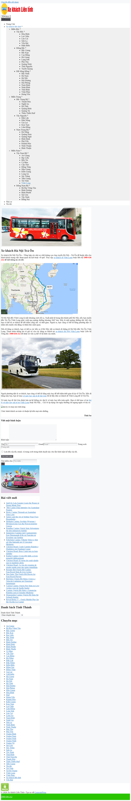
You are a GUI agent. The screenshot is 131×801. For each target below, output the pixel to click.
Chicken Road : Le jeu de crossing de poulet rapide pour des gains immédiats (21, 566)
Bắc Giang (25, 50)
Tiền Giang (26, 178)
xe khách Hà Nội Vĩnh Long (68, 331)
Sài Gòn (24, 195)
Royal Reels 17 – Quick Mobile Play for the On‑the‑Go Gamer (22, 600)
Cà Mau (24, 162)
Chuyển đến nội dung (10, 2)
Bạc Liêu (25, 158)
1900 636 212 (6, 797)
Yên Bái (24, 43)
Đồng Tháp (26, 167)
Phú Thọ (25, 62)
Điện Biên (25, 45)
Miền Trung (16, 97)
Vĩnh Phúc (25, 92)
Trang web (82, 444)
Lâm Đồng (25, 127)
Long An (25, 174)
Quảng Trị (25, 111)
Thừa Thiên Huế (28, 113)
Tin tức (9, 204)
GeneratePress (40, 792)
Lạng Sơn (25, 59)
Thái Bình (25, 90)
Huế (8, 695)
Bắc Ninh (25, 73)
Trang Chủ (10, 24)
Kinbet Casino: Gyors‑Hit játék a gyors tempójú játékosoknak (22, 557)
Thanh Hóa (26, 102)
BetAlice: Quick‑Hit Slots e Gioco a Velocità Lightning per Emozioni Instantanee (20, 581)
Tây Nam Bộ (21, 153)
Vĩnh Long (25, 183)
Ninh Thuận (26, 146)
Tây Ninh (25, 197)
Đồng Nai (25, 199)
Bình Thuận (26, 148)
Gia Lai (24, 123)
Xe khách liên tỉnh (13, 27)
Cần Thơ (25, 165)
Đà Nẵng (25, 132)
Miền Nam (15, 151)
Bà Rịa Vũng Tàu (28, 188)
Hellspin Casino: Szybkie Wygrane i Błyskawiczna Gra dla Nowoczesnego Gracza (21, 523)
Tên (2, 444)
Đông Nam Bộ (22, 186)
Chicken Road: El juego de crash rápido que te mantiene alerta (22, 561)
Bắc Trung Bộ (22, 99)
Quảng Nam (26, 134)
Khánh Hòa (26, 143)
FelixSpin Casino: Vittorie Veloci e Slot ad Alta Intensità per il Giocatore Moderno (22, 542)
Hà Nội (24, 78)
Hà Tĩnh (24, 106)
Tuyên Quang (27, 69)
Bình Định (25, 139)
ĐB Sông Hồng (22, 71)
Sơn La (24, 41)
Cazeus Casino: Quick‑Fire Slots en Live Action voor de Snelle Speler (22, 587)
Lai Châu (25, 36)
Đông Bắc (20, 48)
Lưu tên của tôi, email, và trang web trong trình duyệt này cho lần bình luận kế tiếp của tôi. (40, 452)
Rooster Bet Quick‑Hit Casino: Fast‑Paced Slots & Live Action (19, 571)
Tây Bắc (19, 32)
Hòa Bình (25, 34)
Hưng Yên (25, 94)
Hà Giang (25, 57)
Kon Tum (25, 125)
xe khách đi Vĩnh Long (63, 257)
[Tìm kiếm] (3, 463)
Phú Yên (25, 141)
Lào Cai (24, 39)
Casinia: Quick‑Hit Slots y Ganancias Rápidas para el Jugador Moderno (21, 591)
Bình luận (5, 440)
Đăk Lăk (25, 118)
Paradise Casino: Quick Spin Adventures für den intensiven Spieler (22, 529)
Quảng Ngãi (26, 137)
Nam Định (25, 85)
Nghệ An (25, 104)
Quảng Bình (26, 108)
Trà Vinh (25, 181)
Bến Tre (24, 160)
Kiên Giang (26, 172)
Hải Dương (26, 80)
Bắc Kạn (25, 53)
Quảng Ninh (26, 64)
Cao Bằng (25, 55)
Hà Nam (24, 76)
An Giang (25, 155)
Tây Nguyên (21, 116)
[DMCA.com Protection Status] (5, 790)
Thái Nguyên (26, 66)
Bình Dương (26, 190)
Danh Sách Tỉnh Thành (10, 613)
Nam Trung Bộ (22, 130)
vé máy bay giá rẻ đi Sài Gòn (34, 396)
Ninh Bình (25, 87)
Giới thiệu (10, 674)
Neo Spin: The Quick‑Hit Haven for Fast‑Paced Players (20, 575)
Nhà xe (9, 202)
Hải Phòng (25, 83)
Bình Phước (26, 192)
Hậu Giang (25, 169)
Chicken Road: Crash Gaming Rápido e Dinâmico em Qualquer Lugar (22, 548)
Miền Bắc (15, 29)
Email (41, 444)
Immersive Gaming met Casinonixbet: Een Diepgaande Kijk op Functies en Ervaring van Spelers (21, 535)
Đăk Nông (25, 120)
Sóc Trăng (25, 176)
